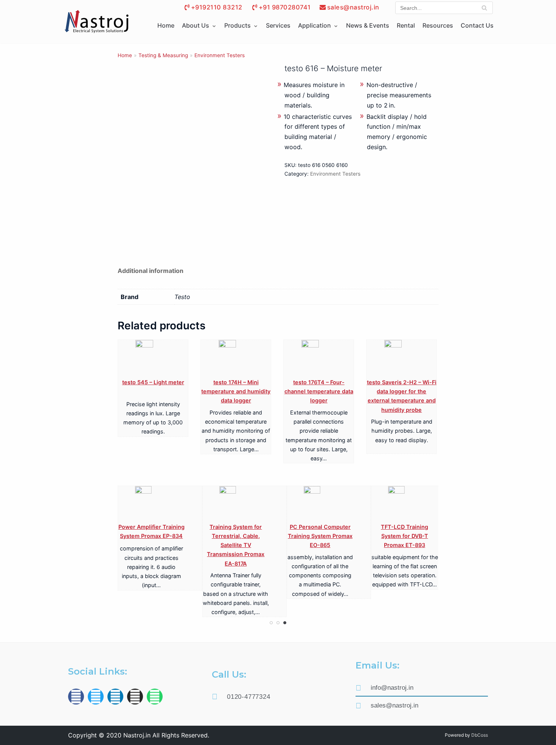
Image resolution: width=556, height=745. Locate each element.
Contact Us (477, 25)
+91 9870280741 (285, 7)
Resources (437, 25)
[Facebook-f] (76, 696)
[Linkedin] (115, 696)
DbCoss (479, 735)
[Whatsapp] (155, 696)
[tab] (150, 271)
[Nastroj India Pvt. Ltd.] (96, 22)
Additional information (150, 270)
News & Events (367, 25)
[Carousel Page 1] (271, 622)
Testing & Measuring (163, 55)
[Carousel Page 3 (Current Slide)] (284, 622)
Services (278, 25)
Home (165, 25)
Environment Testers (219, 55)
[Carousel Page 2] (278, 622)
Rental (406, 25)
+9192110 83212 (216, 7)
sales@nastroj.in (353, 7)
